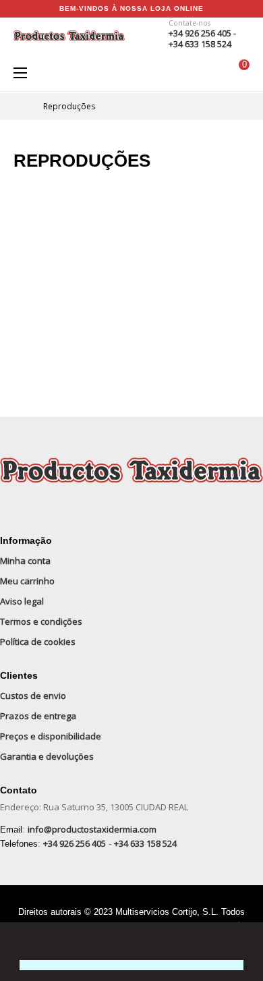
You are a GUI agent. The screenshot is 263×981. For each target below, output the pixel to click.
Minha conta (25, 561)
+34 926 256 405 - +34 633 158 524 (202, 39)
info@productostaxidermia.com (92, 829)
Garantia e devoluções (47, 756)
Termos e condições (41, 621)
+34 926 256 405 (74, 843)
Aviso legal (22, 601)
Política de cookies (38, 642)
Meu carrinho (27, 581)
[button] (22, 942)
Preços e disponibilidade (50, 736)
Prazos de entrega (38, 716)
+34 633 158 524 (145, 843)
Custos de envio (33, 696)
